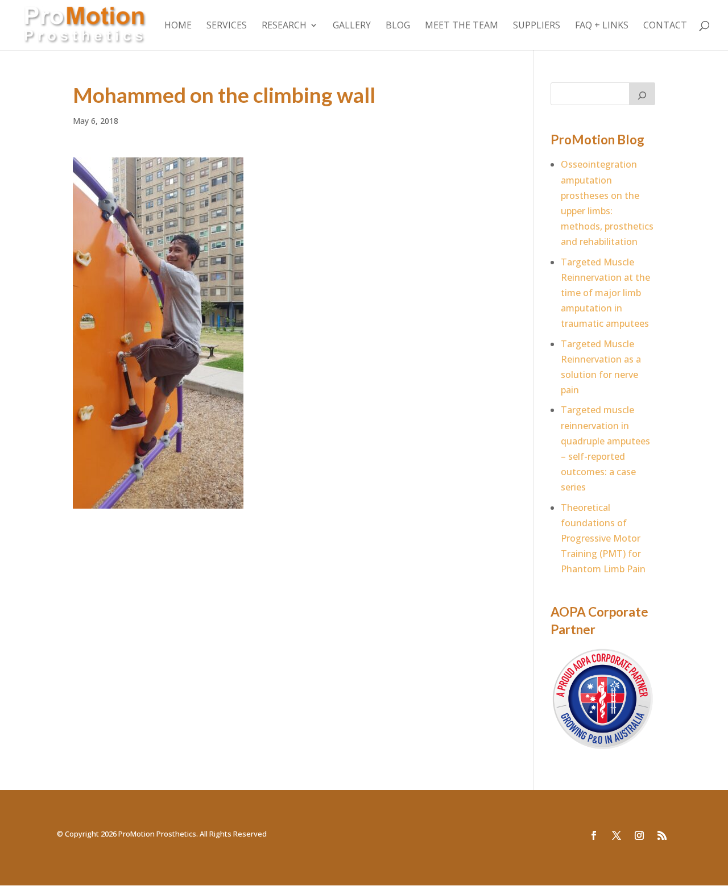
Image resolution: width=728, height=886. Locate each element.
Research (284, 26)
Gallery (352, 26)
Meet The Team (461, 26)
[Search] (642, 93)
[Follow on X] (616, 835)
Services (226, 26)
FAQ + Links (601, 26)
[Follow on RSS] (662, 835)
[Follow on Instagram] (639, 835)
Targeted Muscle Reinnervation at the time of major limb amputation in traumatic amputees (605, 293)
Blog (398, 26)
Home (178, 26)
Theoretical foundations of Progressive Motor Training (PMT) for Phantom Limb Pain (603, 538)
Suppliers (536, 26)
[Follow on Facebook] (594, 835)
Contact (665, 26)
